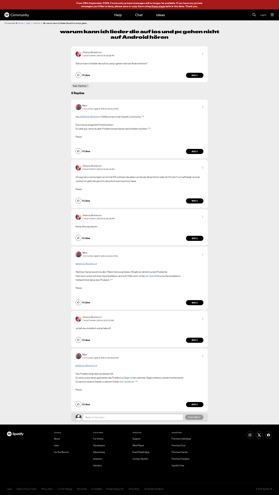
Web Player (138, 445)
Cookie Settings (64, 489)
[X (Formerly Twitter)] (259, 435)
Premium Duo (179, 445)
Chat (139, 15)
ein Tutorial (151, 276)
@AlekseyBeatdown (90, 116)
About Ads (82, 489)
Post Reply (194, 417)
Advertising (99, 452)
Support (136, 438)
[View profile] (78, 53)
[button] (203, 54)
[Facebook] (268, 435)
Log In (263, 14)
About (57, 438)
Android (36, 23)
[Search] (254, 15)
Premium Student (180, 458)
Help (118, 15)
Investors (97, 458)
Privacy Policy (47, 489)
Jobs (56, 445)
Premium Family (180, 452)
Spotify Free (178, 465)
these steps (158, 6)
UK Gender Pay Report (154, 489)
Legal (9, 489)
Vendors (97, 465)
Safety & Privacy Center (26, 489)
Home (20, 23)
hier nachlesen (127, 381)
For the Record (61, 452)
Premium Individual (181, 438)
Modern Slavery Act (115, 489)
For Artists (98, 438)
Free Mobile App (140, 452)
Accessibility (96, 489)
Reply (195, 75)
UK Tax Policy (134, 489)
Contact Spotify (140, 458)
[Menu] (272, 15)
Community (19, 15)
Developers (99, 445)
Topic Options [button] (79, 85)
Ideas (160, 15)
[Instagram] (249, 435)
